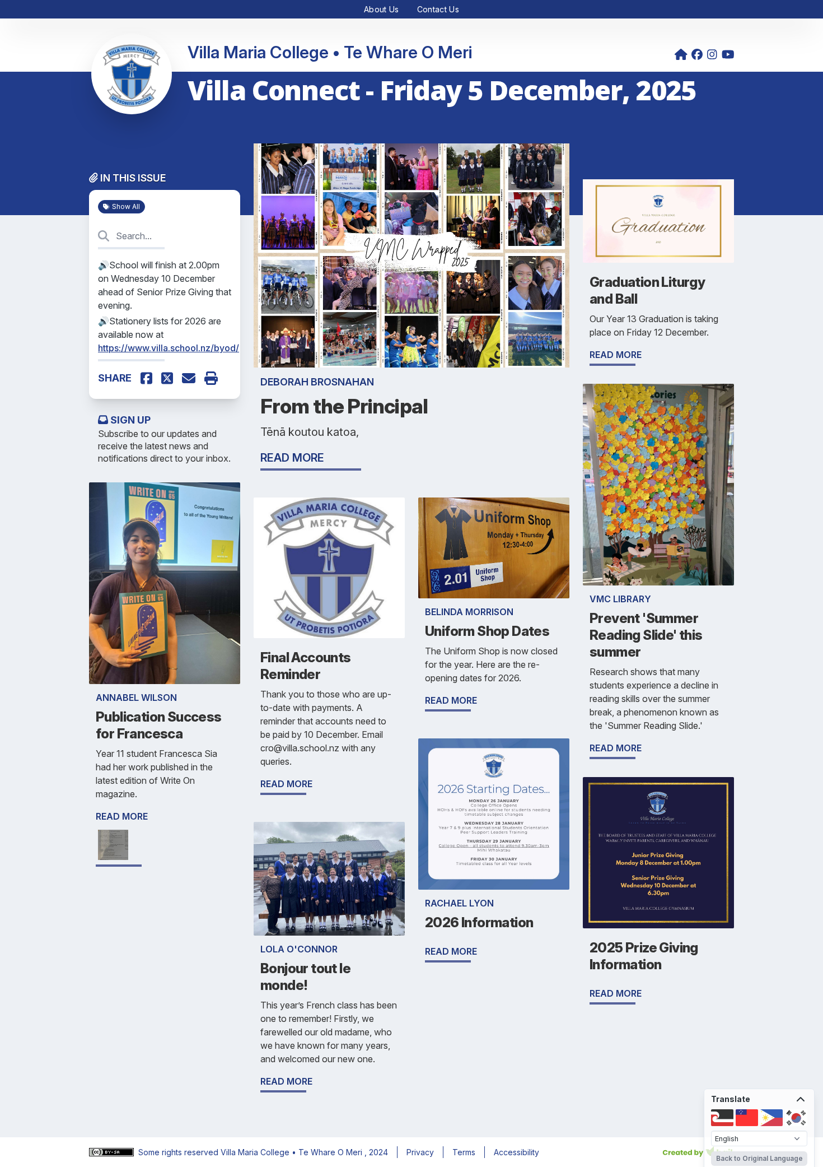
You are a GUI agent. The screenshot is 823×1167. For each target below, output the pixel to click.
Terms (463, 1152)
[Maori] (722, 1117)
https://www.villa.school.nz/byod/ (168, 348)
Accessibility (516, 1152)
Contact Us (438, 9)
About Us (381, 9)
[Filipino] (771, 1117)
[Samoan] (747, 1117)
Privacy (420, 1152)
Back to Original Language (759, 1158)
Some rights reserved (179, 1152)
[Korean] (796, 1117)
